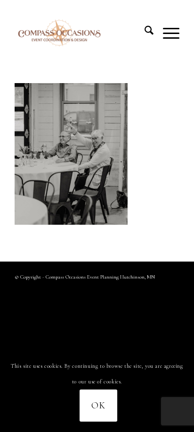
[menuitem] (144, 32)
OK (98, 405)
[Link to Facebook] (158, 289)
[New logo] (80, 32)
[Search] (144, 32)
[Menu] (166, 32)
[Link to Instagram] (172, 289)
